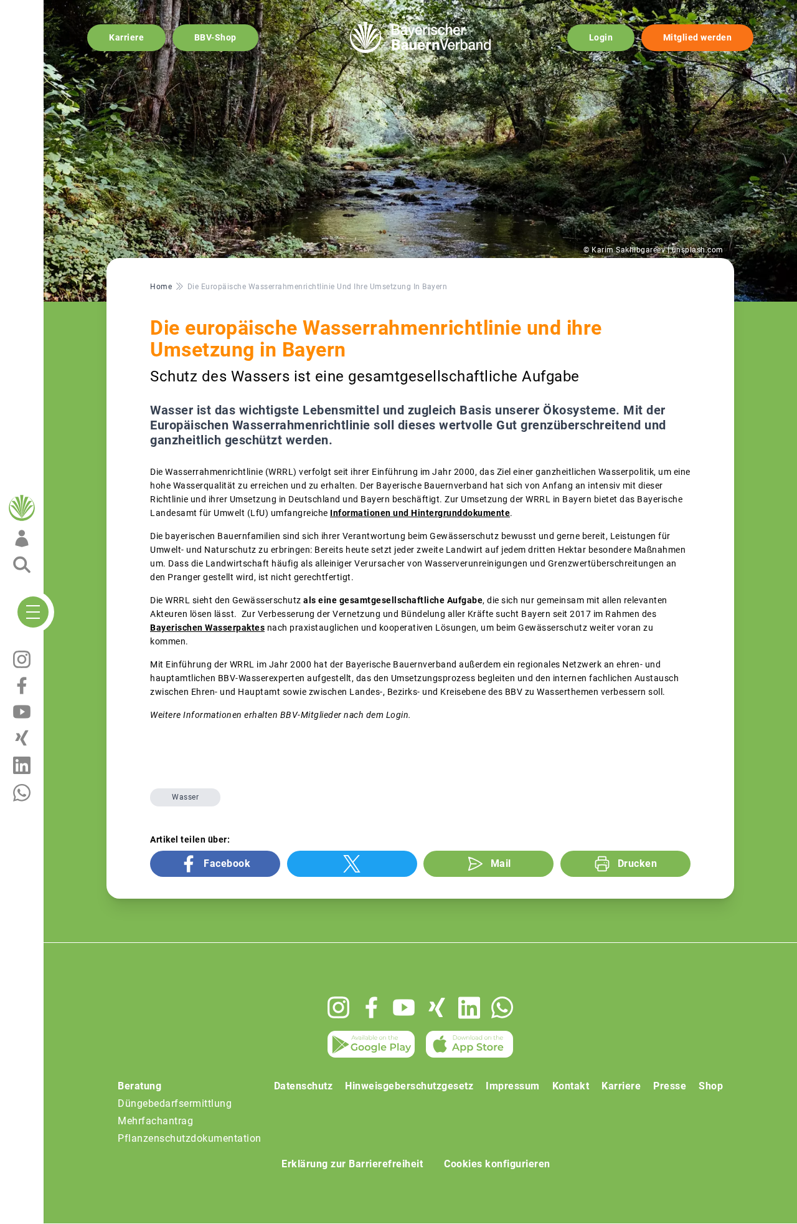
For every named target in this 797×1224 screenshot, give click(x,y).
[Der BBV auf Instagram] (338, 1007)
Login (601, 37)
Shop (711, 1086)
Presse (669, 1086)
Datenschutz (303, 1086)
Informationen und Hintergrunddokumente (420, 513)
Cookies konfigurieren (497, 1164)
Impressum (513, 1086)
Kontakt (571, 1086)
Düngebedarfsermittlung (175, 1103)
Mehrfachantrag (155, 1121)
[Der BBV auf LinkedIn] (469, 1007)
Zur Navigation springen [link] (53, 10)
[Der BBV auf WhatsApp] (502, 1007)
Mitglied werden (697, 37)
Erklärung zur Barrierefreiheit (352, 1164)
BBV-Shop (215, 37)
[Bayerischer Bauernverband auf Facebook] (371, 1007)
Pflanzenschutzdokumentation (190, 1138)
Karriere (126, 37)
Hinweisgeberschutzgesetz (409, 1086)
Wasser (185, 797)
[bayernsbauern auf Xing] (437, 1007)
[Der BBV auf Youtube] (404, 1007)
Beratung (139, 1086)
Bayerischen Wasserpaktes (207, 628)
